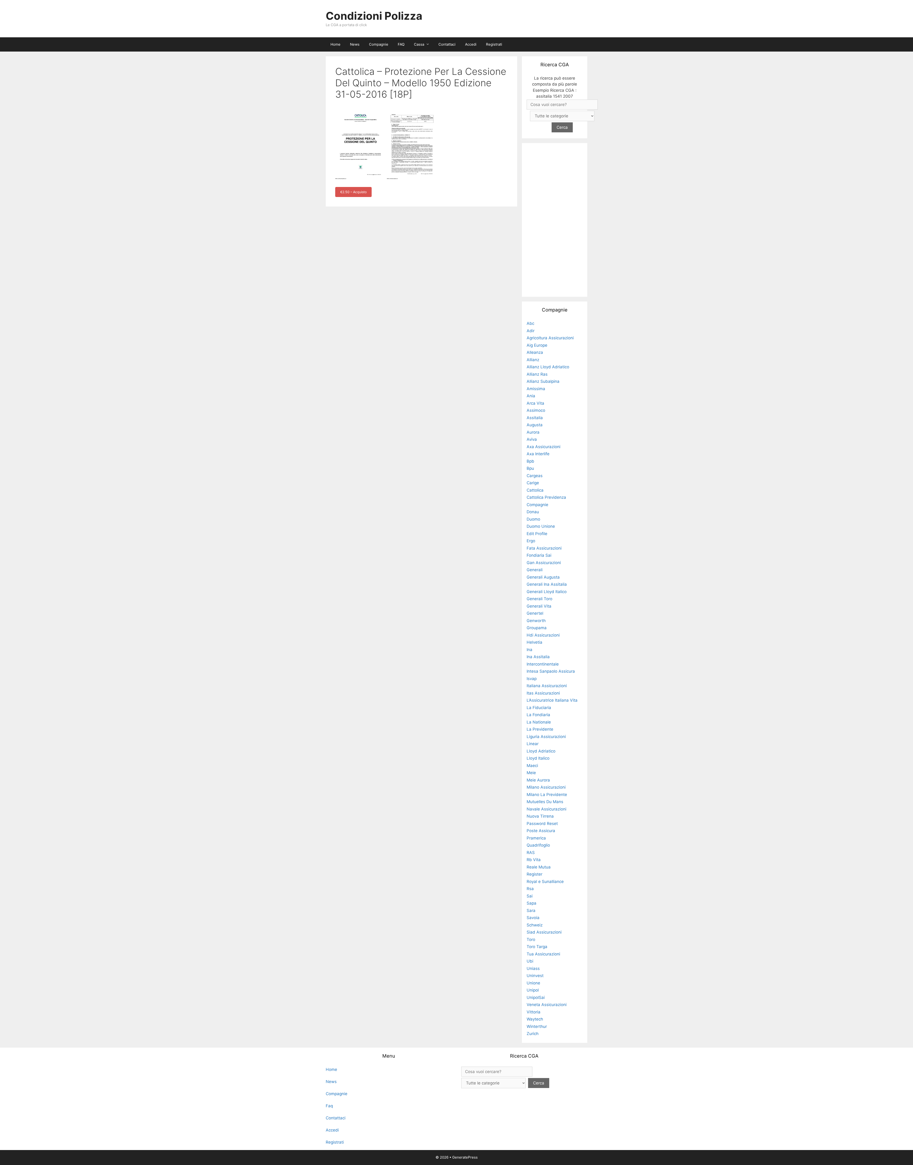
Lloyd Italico (538, 758)
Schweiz (535, 925)
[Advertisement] (555, 219)
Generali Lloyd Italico (547, 591)
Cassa (419, 44)
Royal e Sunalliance (545, 881)
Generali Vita (539, 606)
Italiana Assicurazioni (547, 685)
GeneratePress (465, 1157)
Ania (531, 395)
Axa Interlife (538, 453)
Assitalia (535, 417)
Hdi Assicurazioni (543, 635)
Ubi (530, 961)
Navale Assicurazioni (546, 809)
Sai (530, 896)
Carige (533, 482)
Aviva (532, 439)
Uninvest (535, 975)
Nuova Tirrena (540, 816)
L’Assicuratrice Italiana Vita (552, 700)
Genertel (535, 613)
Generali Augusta (543, 577)
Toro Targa (537, 946)
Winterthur (537, 1026)
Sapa (531, 903)
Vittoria (533, 1012)
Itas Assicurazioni (543, 693)
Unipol (533, 990)
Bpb (530, 461)
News (354, 44)
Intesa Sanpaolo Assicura (551, 671)
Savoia (533, 917)
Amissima (536, 388)
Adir (530, 330)
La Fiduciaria (539, 707)
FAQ (401, 44)
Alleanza (535, 352)
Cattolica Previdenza (546, 497)
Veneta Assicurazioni (547, 1004)
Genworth (536, 620)
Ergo (531, 540)
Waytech (535, 1019)
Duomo (533, 519)
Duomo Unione (541, 526)
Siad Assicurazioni (544, 932)
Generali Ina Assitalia (547, 584)
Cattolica (535, 490)
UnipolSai (536, 997)
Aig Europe (537, 345)
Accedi (470, 44)
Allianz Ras (537, 374)
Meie (531, 772)
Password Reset (542, 823)
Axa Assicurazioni (543, 446)
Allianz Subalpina (543, 381)
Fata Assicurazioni (544, 548)
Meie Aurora (538, 780)
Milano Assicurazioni (546, 787)
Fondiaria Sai (539, 555)
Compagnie (378, 44)
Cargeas (535, 475)
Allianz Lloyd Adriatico (548, 366)
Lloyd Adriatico (541, 751)
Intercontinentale (543, 664)
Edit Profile (537, 533)
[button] (429, 44)
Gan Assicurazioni (544, 562)
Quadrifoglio (538, 845)
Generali (535, 569)
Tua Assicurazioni (543, 954)
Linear (533, 743)
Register (534, 874)
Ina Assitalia (538, 656)
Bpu (530, 468)
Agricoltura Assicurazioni (550, 338)
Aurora (533, 432)
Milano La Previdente (547, 794)
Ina (529, 649)
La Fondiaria (538, 714)
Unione (533, 983)
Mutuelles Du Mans (545, 801)
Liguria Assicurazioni (546, 736)
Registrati (494, 44)
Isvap (532, 678)
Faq (329, 1105)
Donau (533, 511)
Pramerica (536, 838)
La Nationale (539, 722)
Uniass (533, 968)
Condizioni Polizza (374, 15)
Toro (531, 939)
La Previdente (540, 729)
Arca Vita (535, 403)
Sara (531, 910)
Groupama (537, 627)
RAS (531, 852)
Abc (530, 323)
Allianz (533, 359)
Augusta (535, 424)
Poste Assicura (541, 830)
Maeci (532, 765)
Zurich (533, 1033)
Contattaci (447, 44)
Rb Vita (534, 859)
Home (335, 44)
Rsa (530, 888)
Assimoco (536, 410)
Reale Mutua (539, 867)
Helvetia (534, 642)
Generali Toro (539, 598)
